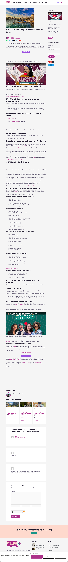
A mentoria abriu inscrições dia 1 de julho (28, 185)
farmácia (15, 191)
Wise (15, 346)
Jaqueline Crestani (10, 38)
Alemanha (23, 415)
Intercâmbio (41, 2)
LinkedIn (18, 359)
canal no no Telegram (26, 362)
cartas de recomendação (14, 121)
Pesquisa (22, 420)
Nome (49, 51)
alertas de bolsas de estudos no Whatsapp (20, 337)
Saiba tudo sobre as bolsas (26, 352)
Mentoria (29, 2)
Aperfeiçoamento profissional (37, 420)
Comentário (13, 491)
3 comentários (17, 38)
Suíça (8, 37)
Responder (39, 457)
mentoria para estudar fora (20, 304)
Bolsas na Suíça (26, 51)
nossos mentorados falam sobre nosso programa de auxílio (27, 335)
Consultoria (35, 2)
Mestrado (12, 37)
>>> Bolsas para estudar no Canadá (12, 268)
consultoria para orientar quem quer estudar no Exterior (21, 365)
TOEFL (13, 157)
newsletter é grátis (38, 362)
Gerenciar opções (61, 556)
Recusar (48, 556)
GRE (25, 145)
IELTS (9, 157)
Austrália (22, 417)
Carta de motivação (11, 118)
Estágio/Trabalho (38, 421)
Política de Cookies (3, 560)
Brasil (43, 415)
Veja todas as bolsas (26, 355)
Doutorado (24, 419)
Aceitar (37, 556)
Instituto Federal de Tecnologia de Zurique (26, 44)
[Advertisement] (26, 56)
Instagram (10, 359)
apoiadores (9, 363)
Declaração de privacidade (10, 560)
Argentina (27, 415)
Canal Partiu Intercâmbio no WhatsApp (34, 530)
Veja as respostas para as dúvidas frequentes (26, 353)
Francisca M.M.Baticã (18, 467)
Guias (46, 2)
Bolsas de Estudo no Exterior (21, 2)
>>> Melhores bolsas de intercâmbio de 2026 (14, 159)
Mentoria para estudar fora (53, 547)
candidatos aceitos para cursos (22, 147)
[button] (66, 553)
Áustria (40, 415)
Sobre (14, 2)
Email (49, 47)
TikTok (14, 359)
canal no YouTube (23, 358)
